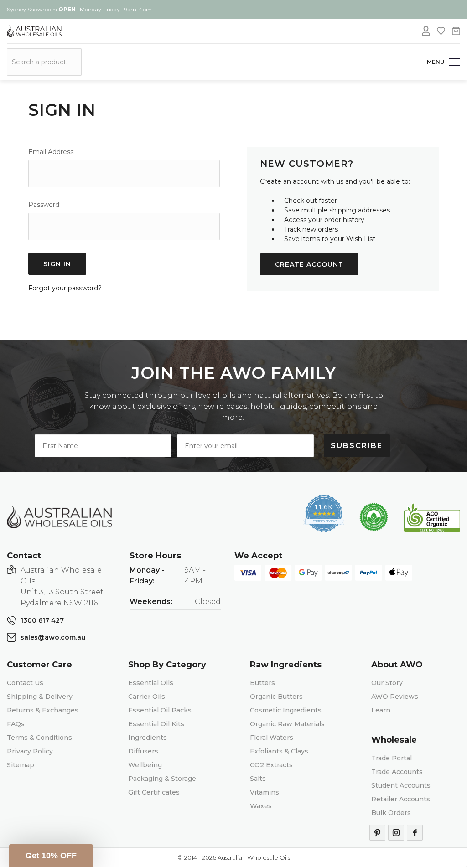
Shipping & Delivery (40, 696)
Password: (44, 205)
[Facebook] (415, 833)
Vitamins (264, 792)
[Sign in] (426, 31)
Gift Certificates (154, 792)
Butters (262, 683)
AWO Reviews (394, 696)
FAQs (16, 724)
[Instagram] (396, 833)
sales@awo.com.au (53, 637)
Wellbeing (145, 765)
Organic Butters (276, 696)
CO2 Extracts (271, 765)
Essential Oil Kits (156, 724)
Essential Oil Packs (160, 710)
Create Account (309, 264)
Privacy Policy (30, 751)
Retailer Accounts (400, 799)
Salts (258, 778)
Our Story (387, 683)
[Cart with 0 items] (456, 31)
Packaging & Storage (162, 778)
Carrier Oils (146, 696)
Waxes (261, 806)
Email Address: (51, 152)
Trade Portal (391, 758)
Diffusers (143, 751)
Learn (380, 710)
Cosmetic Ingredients (286, 710)
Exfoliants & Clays (279, 751)
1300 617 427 (42, 620)
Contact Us (25, 683)
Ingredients (147, 737)
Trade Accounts (397, 772)
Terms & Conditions (39, 737)
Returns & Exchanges (42, 710)
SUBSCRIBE (357, 445)
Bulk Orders (391, 813)
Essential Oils (150, 683)
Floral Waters (271, 737)
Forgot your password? (65, 288)
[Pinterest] (377, 833)
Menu (436, 61)
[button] (51, 855)
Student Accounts (401, 785)
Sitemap (20, 765)
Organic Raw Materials (287, 724)
